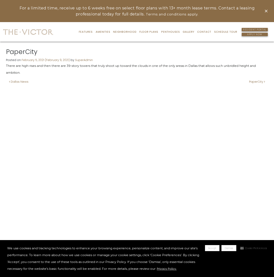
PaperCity (256, 82)
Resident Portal (254, 29)
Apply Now (254, 34)
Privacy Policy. (167, 269)
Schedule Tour (225, 31)
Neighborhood (125, 31)
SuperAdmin (84, 60)
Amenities (103, 31)
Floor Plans (148, 31)
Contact (204, 31)
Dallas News (19, 82)
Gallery (188, 31)
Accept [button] (212, 248)
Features (86, 31)
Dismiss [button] (229, 248)
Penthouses (170, 31)
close (266, 11)
